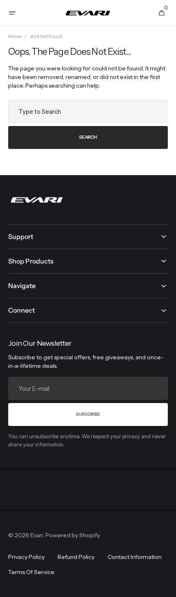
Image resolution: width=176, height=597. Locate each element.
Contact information (135, 557)
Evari (36, 535)
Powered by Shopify (72, 535)
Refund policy (76, 557)
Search (88, 137)
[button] (12, 13)
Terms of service (31, 572)
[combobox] (88, 111)
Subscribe (88, 414)
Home (14, 36)
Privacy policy (26, 557)
